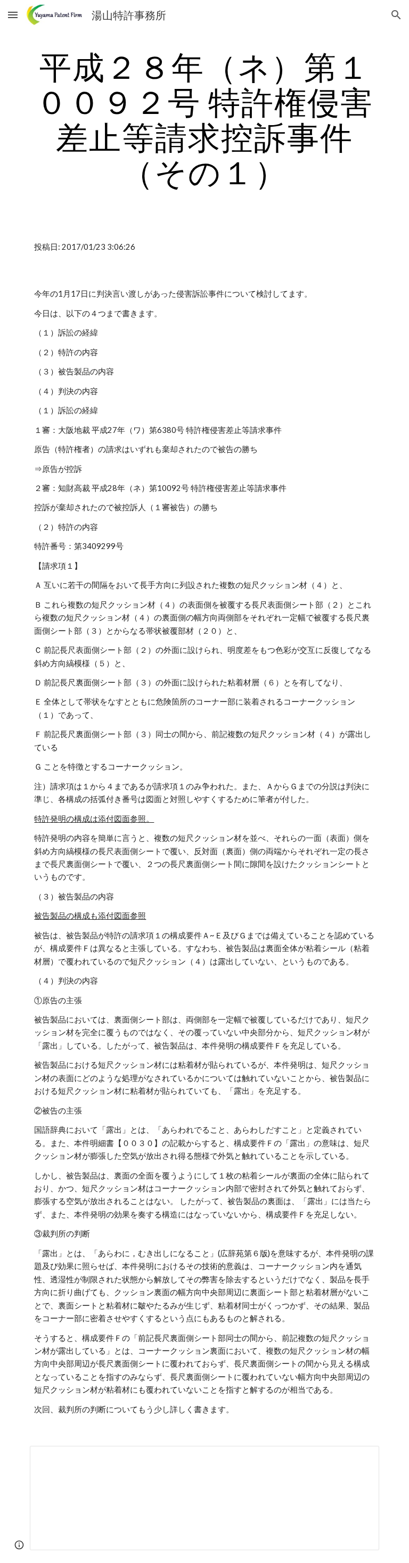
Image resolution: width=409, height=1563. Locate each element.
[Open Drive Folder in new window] (359, 1460)
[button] (13, 14)
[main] (204, 119)
